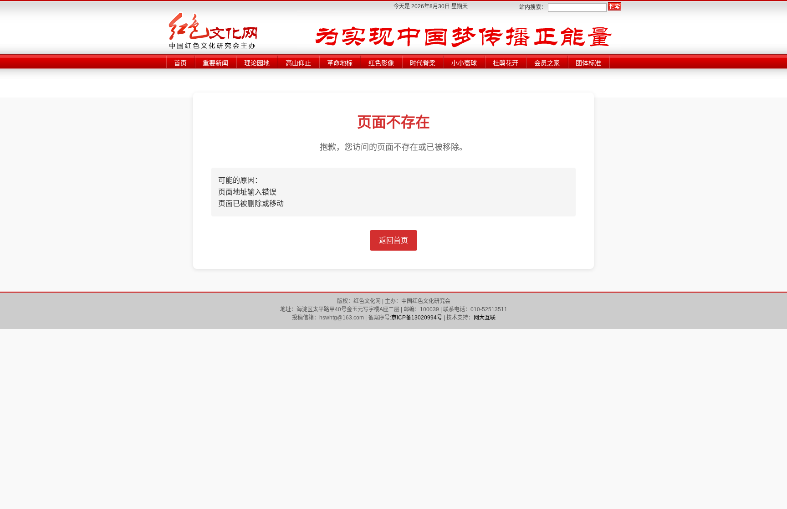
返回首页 (393, 240)
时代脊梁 (422, 63)
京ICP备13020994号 (416, 317)
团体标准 (588, 63)
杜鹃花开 (505, 63)
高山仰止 (298, 63)
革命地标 (340, 63)
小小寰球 (464, 63)
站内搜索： (533, 7)
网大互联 (485, 317)
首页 (180, 63)
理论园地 (257, 63)
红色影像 (381, 63)
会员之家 (547, 63)
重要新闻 (215, 63)
